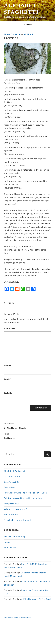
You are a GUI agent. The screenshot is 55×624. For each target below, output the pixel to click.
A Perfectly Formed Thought (17, 520)
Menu (29, 24)
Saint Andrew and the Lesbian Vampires (23, 498)
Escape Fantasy (11, 504)
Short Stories (10, 547)
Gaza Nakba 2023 (12, 482)
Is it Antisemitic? (12, 476)
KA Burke (29, 34)
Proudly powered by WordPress (17, 617)
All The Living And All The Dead (36, 599)
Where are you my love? (15, 509)
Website (8, 393)
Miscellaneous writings (15, 536)
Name (7, 365)
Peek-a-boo (9, 487)
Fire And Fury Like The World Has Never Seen (25, 493)
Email (7, 379)
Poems (11, 303)
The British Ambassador (15, 471)
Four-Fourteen (11, 514)
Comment (9, 329)
